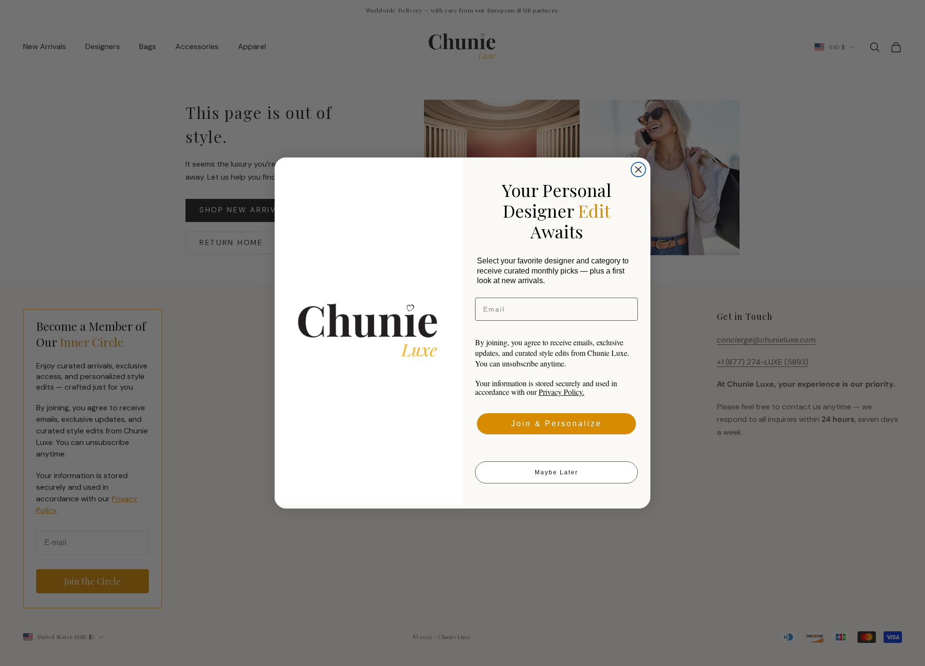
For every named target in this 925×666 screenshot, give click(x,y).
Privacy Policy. (561, 392)
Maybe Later (556, 472)
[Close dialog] (638, 169)
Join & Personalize (556, 423)
